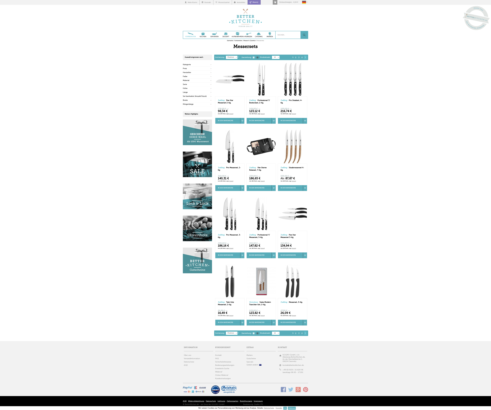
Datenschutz (211, 401)
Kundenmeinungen (223, 378)
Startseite (230, 40)
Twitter (290, 389)
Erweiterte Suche (222, 368)
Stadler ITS (258, 404)
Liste (257, 57)
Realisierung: (248, 404)
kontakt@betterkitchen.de (293, 365)
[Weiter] (305, 57)
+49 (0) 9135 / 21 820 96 (293, 370)
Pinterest (305, 389)
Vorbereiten (238, 40)
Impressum (258, 401)
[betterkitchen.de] (246, 9)
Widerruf (218, 372)
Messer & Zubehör (249, 40)
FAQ (217, 358)
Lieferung (221, 401)
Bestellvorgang (246, 401)
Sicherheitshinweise (223, 362)
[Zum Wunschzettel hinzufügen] (242, 121)
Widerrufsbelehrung (196, 401)
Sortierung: (220, 57)
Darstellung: (247, 57)
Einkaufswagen (285, 2)
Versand (231, 113)
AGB (185, 401)
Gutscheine (251, 358)
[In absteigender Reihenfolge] (238, 57)
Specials (250, 362)
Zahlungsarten (232, 401)
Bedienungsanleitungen (224, 365)
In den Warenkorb (225, 120)
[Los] (304, 35)
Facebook (283, 389)
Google (298, 389)
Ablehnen (291, 408)
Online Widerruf (221, 375)
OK (285, 408)
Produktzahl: (265, 57)
